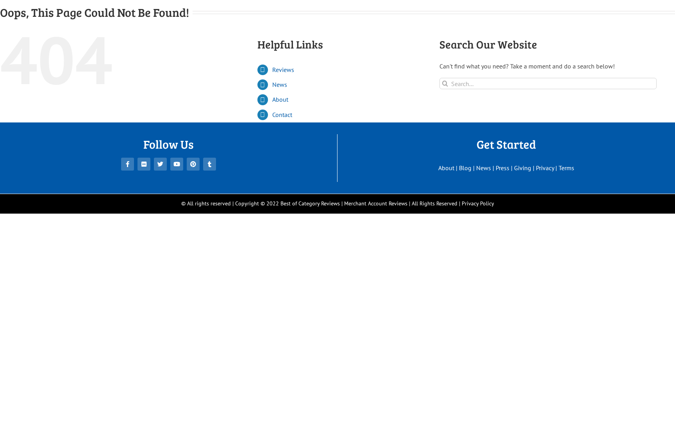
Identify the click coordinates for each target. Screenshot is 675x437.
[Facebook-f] (127, 164)
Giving (522, 168)
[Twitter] (160, 164)
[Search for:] (548, 83)
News (279, 84)
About (280, 99)
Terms (566, 168)
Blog (465, 168)
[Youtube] (176, 164)
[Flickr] (144, 164)
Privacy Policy (478, 203)
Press (502, 168)
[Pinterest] (193, 164)
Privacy (545, 168)
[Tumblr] (209, 164)
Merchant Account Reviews (375, 203)
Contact (282, 115)
